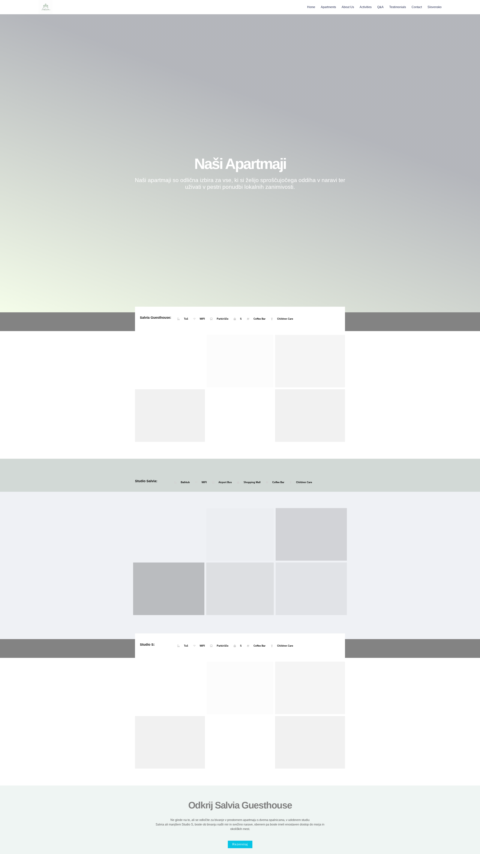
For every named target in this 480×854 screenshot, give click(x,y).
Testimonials (397, 7)
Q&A (380, 7)
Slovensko (435, 7)
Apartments (328, 7)
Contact (417, 7)
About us (348, 7)
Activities (366, 7)
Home (311, 7)
